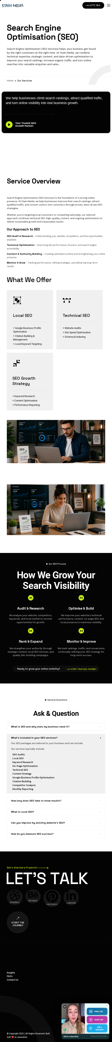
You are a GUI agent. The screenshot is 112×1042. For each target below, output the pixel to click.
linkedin (71, 902)
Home (10, 80)
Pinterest (52, 904)
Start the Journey (17, 924)
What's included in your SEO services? (34, 737)
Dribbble (15, 902)
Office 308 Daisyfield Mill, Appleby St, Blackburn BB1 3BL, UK (83, 988)
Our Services (24, 80)
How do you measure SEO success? (32, 833)
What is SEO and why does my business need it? (40, 726)
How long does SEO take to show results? (36, 800)
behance (33, 900)
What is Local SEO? (22, 811)
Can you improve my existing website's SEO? (38, 822)
